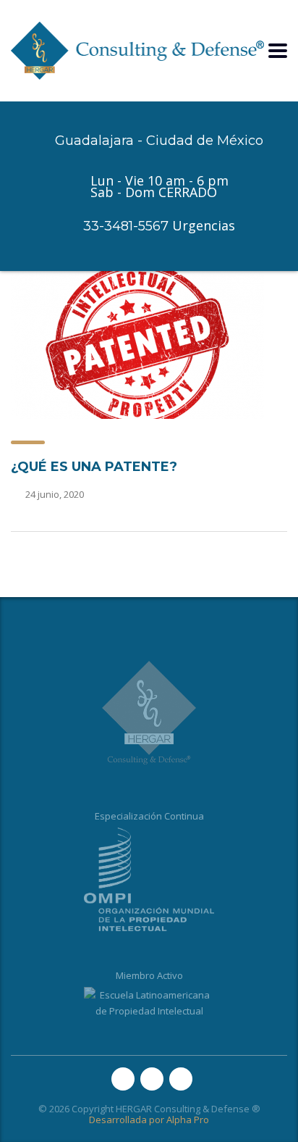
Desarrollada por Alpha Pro (149, 1119)
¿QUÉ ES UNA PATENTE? (94, 467)
